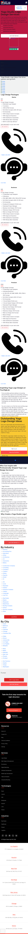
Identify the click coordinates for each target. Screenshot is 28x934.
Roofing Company (7, 605)
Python (2, 809)
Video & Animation (5, 776)
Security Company (8, 609)
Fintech (3, 827)
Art (4, 559)
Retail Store (6, 603)
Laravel (3, 794)
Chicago (5, 631)
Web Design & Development (7, 761)
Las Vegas (5, 642)
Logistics (3, 830)
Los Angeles (6, 643)
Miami (4, 650)
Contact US (3, 734)
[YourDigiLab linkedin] (16, 835)
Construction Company (9, 565)
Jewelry (5, 591)
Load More (14, 617)
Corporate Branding (5, 779)
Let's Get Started (14, 35)
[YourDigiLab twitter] (13, 835)
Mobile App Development (7, 773)
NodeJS (3, 803)
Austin (4, 623)
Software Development (6, 770)
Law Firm (5, 595)
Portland (5, 658)
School (5, 607)
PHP (2, 797)
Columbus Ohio (7, 633)
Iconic (4, 583)
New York (5, 654)
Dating (4, 573)
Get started (5, 126)
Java (2, 806)
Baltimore (5, 625)
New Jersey (14, 892)
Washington (6, 666)
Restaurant (5, 602)
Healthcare (3, 824)
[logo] (5, 2)
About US (3, 731)
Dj (3, 579)
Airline (4, 555)
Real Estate (6, 598)
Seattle (5, 663)
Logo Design (4, 758)
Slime (4, 611)
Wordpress (3, 800)
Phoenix (5, 656)
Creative (5, 571)
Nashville (5, 652)
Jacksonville (6, 640)
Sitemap (3, 746)
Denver (5, 638)
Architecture (6, 557)
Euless (14, 926)
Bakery (5, 562)
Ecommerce (4, 764)
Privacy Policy (4, 743)
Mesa (4, 648)
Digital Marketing (5, 767)
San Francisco (6, 661)
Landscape (6, 593)
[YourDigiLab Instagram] (6, 835)
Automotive (6, 561)
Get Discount (19, 7)
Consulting (5, 567)
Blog (2, 737)
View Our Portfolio (14, 452)
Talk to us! (14, 449)
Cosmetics (5, 569)
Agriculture (6, 553)
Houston (14, 857)
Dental (4, 577)
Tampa (4, 665)
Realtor (5, 600)
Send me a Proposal (13, 710)
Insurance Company (8, 589)
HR (3, 582)
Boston (5, 627)
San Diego (14, 879)
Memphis (5, 645)
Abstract (5, 549)
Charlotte (5, 629)
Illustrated (5, 585)
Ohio (14, 914)
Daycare (5, 575)
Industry (5, 587)
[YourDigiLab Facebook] (2, 835)
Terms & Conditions (5, 740)
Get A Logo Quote (14, 679)
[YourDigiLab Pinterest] (9, 835)
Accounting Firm (7, 551)
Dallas (4, 636)
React (2, 791)
